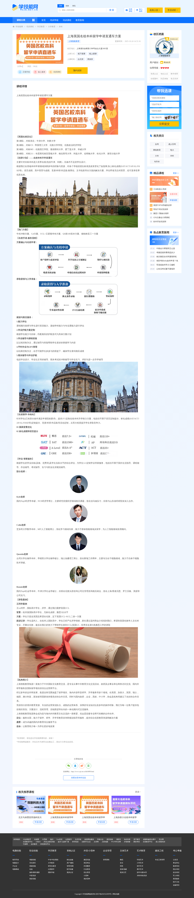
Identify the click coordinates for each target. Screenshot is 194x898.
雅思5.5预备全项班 (159, 213)
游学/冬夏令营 (142, 872)
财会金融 (70, 860)
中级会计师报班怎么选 (163, 248)
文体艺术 (124, 851)
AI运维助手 (27, 839)
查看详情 (173, 194)
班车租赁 (75, 842)
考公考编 (177, 851)
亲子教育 (137, 839)
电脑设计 (16, 863)
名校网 (36, 839)
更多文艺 (123, 872)
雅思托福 (87, 860)
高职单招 (136, 842)
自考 (157, 144)
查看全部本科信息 (78, 778)
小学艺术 (140, 863)
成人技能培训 (160, 842)
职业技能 (33, 851)
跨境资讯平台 (45, 844)
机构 (67, 6)
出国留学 (68, 839)
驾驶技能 (32, 860)
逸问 (51, 839)
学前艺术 (140, 860)
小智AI (38, 842)
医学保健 (70, 869)
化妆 (31, 869)
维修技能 (32, 866)
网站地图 (116, 894)
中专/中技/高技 (53, 860)
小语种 (86, 875)
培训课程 (30, 27)
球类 (121, 866)
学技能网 (19, 27)
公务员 (175, 860)
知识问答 (127, 839)
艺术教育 (141, 851)
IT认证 (15, 866)
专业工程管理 (160, 860)
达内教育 (34, 844)
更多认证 (70, 872)
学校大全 (100, 839)
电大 (172, 150)
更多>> (176, 173)
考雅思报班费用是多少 (163, 253)
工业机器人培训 (158, 189)
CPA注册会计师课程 (160, 218)
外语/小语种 (89, 851)
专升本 (157, 162)
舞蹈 (121, 860)
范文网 (161, 839)
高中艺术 (140, 869)
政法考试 (176, 872)
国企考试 (176, 869)
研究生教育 (52, 866)
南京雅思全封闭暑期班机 (164, 257)
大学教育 (51, 27)
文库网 (96, 842)
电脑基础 (16, 869)
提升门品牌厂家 (63, 842)
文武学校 (78, 839)
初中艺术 (140, 866)
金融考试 (176, 885)
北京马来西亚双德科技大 (30, 817)
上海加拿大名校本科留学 (125, 817)
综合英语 (87, 872)
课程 (60, 6)
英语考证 (87, 863)
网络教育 (157, 150)
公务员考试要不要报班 (163, 269)
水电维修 (127, 842)
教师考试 (176, 866)
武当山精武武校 (49, 842)
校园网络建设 (89, 839)
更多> (138, 792)
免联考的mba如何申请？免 (164, 261)
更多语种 (87, 879)
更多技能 (32, 879)
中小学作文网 (116, 842)
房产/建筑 (70, 863)
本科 (61, 27)
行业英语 (87, 869)
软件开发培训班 (158, 222)
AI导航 (44, 839)
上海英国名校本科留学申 (93, 817)
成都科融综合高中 (149, 839)
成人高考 (172, 144)
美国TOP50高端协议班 (161, 205)
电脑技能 (17, 851)
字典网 (25, 844)
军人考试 (176, 875)
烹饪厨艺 (32, 863)
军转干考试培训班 (159, 209)
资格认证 (71, 851)
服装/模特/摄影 (34, 872)
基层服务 (176, 879)
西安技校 (110, 839)
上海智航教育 (73, 41)
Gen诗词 (59, 839)
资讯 (73, 6)
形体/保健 (123, 869)
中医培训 (32, 875)
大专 (157, 156)
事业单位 (176, 863)
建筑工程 (159, 851)
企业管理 (107, 851)
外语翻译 (87, 866)
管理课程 (106, 860)
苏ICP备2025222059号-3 (104, 894)
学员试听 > (173, 10)
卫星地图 (105, 842)
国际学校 (51, 872)
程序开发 (16, 860)
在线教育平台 (27, 842)
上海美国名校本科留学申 (61, 817)
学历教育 (41, 27)
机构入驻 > (155, 10)
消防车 (118, 839)
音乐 (121, 863)
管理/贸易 (70, 866)
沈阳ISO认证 (86, 842)
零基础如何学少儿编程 (163, 265)
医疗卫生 (176, 882)
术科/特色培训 (142, 875)
